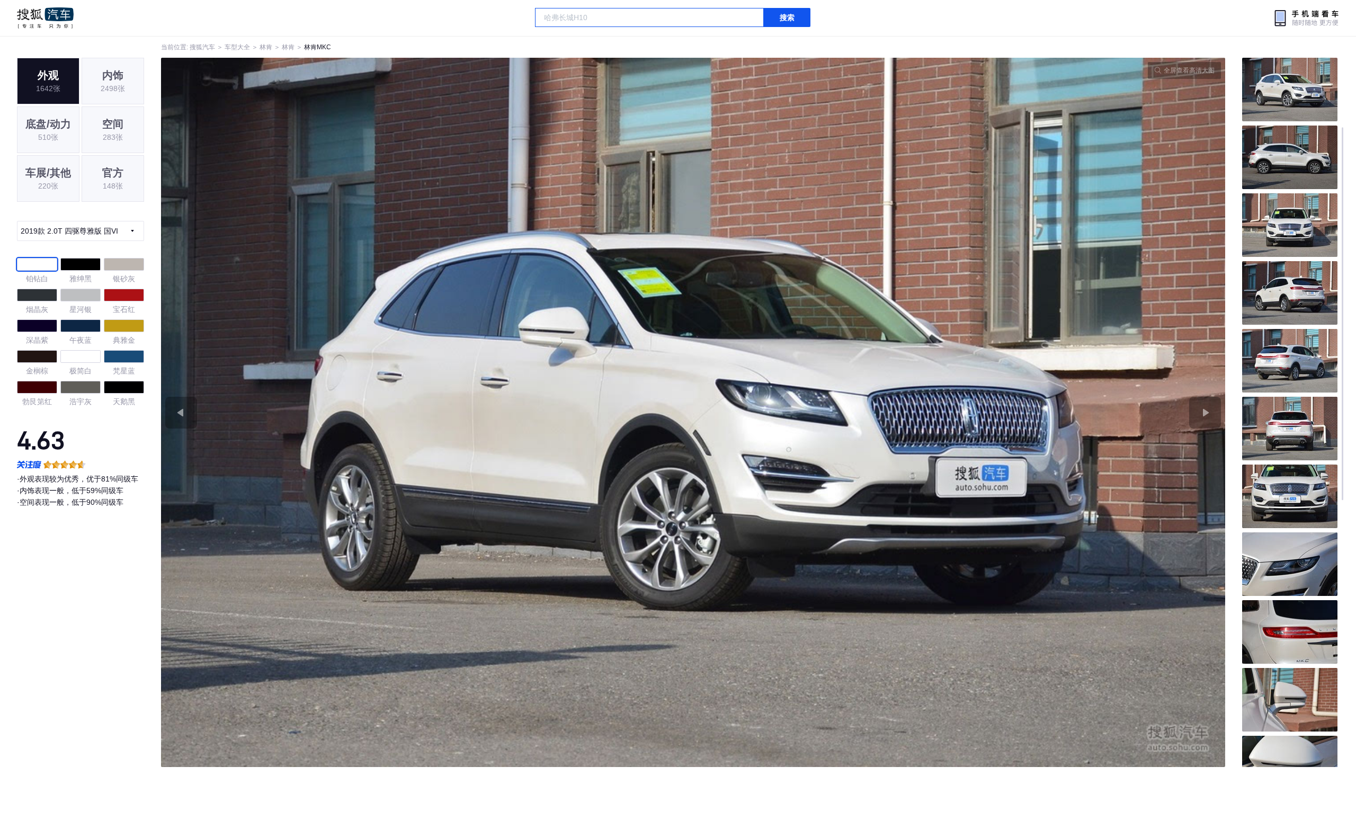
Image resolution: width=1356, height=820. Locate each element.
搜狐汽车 (45, 18)
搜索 (787, 17)
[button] (427, 412)
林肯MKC (317, 47)
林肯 (266, 47)
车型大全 (237, 47)
